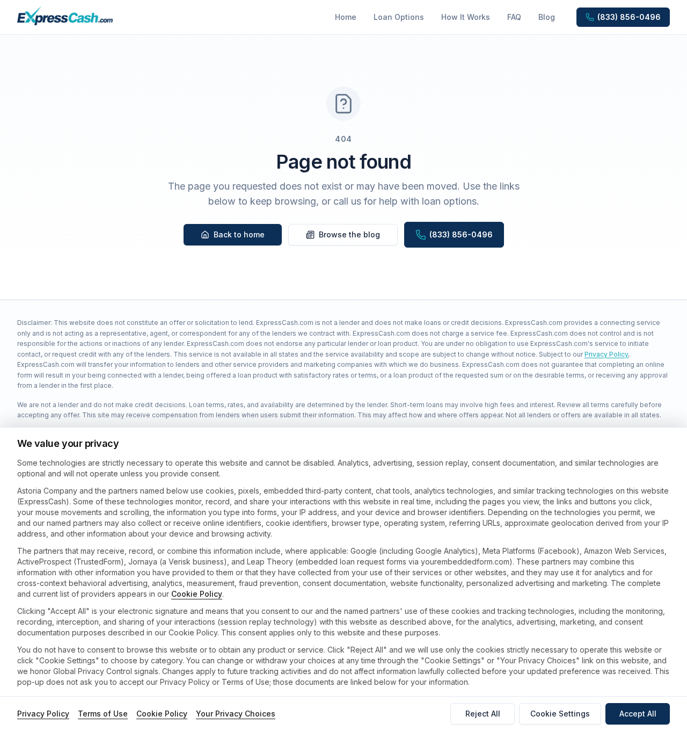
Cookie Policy (196, 593)
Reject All (482, 713)
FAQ (514, 16)
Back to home (239, 234)
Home (345, 16)
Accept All (637, 713)
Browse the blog (349, 234)
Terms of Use (103, 713)
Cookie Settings (560, 713)
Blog (546, 16)
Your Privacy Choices (235, 713)
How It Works (465, 16)
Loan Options (399, 16)
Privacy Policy (606, 354)
